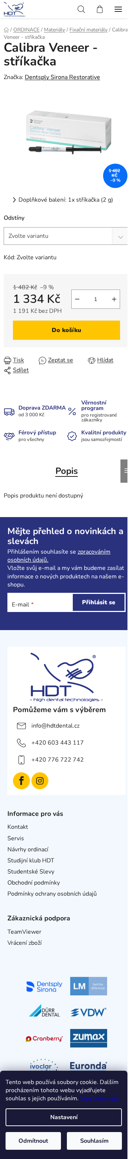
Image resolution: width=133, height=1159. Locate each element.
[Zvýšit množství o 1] (114, 299)
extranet (18, 954)
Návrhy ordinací (27, 849)
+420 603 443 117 (57, 743)
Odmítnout (33, 1141)
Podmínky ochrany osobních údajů (52, 894)
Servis (15, 838)
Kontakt (17, 827)
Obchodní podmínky (33, 883)
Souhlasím (94, 1141)
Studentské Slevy (30, 872)
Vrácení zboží (24, 943)
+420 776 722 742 (57, 760)
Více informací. (99, 1098)
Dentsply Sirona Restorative (62, 77)
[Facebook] (21, 780)
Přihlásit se (98, 602)
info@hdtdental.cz (55, 726)
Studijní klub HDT (30, 861)
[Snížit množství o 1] (77, 299)
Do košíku (66, 330)
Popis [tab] (66, 471)
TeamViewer (24, 932)
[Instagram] (39, 780)
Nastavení (64, 1117)
